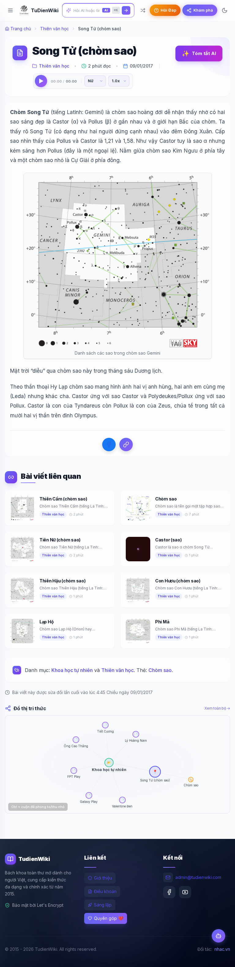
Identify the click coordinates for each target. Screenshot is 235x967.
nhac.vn (222, 949)
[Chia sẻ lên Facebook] (109, 444)
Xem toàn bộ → (217, 708)
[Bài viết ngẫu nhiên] (143, 10)
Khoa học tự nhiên (72, 670)
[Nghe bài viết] (41, 81)
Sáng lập (103, 904)
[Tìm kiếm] (126, 10)
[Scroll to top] (218, 956)
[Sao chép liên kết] (126, 444)
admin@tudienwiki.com (198, 877)
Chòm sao (160, 670)
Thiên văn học (54, 28)
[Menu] (10, 10)
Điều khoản (105, 891)
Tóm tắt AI (199, 53)
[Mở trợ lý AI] (218, 936)
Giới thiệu (103, 877)
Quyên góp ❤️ (108, 918)
